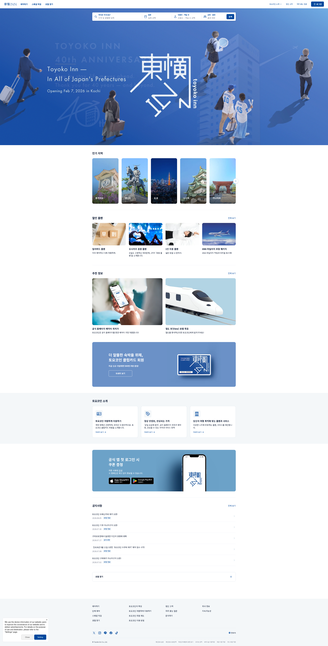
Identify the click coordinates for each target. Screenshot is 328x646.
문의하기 (169, 615)
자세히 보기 (120, 373)
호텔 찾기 (49, 4)
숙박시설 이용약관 (209, 642)
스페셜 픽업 (36, 4)
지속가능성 (206, 611)
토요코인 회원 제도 (136, 615)
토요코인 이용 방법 (136, 620)
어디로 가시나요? (104, 15)
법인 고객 (289, 4)
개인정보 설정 (160, 642)
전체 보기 (232, 218)
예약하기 (24, 4)
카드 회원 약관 (231, 642)
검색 (230, 16)
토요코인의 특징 (135, 606)
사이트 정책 (198, 642)
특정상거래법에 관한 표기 (185, 642)
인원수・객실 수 (183, 15)
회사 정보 (206, 606)
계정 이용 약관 (221, 642)
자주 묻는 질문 (302, 4)
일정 (149, 15)
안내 (120, 470)
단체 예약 (96, 611)
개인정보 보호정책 (171, 642)
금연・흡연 (211, 15)
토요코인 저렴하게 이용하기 (140, 611)
